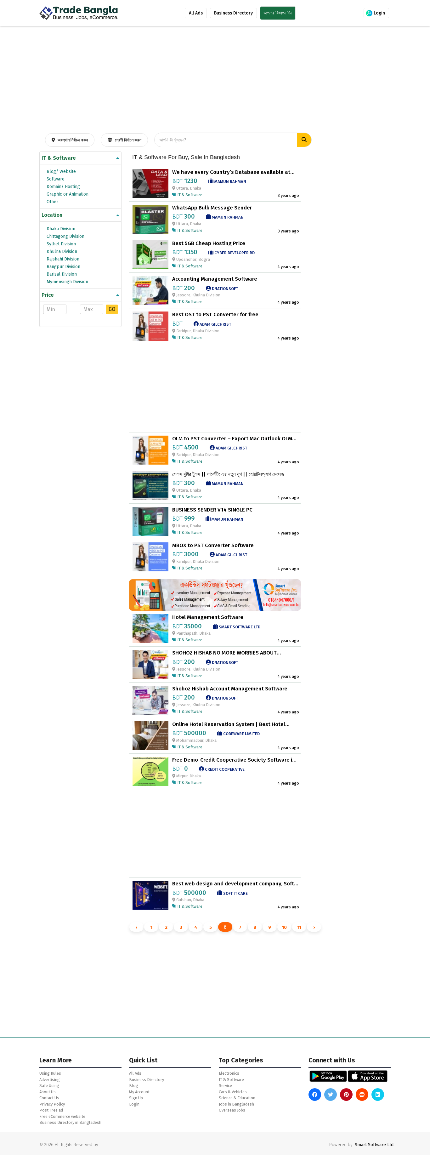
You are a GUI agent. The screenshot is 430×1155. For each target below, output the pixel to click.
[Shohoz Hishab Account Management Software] (150, 700)
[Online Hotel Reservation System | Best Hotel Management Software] (150, 735)
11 (299, 927)
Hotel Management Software (207, 617)
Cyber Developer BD (234, 252)
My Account (139, 1091)
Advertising (49, 1079)
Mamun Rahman (229, 181)
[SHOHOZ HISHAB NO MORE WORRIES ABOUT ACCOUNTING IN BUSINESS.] (150, 664)
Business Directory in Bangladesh (70, 1122)
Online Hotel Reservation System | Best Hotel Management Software (228, 724)
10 (284, 927)
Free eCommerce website (62, 1116)
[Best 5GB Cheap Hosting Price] (150, 254)
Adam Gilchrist (215, 324)
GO (112, 309)
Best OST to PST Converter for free (215, 315)
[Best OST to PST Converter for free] (150, 326)
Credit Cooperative (224, 769)
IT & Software (59, 158)
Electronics (229, 1073)
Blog (133, 1085)
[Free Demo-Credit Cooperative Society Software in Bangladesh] (150, 771)
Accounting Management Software (214, 279)
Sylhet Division (61, 244)
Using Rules (50, 1073)
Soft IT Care (235, 893)
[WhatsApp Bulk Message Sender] (150, 219)
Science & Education (237, 1097)
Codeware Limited (241, 733)
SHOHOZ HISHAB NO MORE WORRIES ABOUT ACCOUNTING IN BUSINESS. (224, 653)
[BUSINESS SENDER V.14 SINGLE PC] (150, 521)
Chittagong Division (65, 236)
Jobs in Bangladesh (236, 1104)
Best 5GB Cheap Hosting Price (208, 243)
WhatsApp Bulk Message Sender (212, 208)
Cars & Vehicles (233, 1091)
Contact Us (49, 1097)
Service (225, 1085)
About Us (47, 1091)
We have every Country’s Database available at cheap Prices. (231, 172)
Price (48, 295)
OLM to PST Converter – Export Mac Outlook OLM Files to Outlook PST (232, 439)
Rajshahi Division (63, 259)
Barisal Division (62, 274)
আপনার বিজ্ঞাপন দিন (277, 13)
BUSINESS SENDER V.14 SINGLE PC (212, 510)
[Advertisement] (215, 90)
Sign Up (136, 1097)
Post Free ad (51, 1110)
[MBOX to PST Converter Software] (150, 556)
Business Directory (233, 13)
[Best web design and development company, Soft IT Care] (150, 895)
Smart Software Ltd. (239, 627)
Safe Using (49, 1085)
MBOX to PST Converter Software (213, 545)
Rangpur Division (63, 266)
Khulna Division (62, 251)
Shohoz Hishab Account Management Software (229, 689)
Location (52, 215)
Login (378, 13)
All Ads (196, 13)
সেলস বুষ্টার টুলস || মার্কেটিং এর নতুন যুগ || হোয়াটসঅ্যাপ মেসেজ (228, 474)
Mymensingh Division (67, 281)
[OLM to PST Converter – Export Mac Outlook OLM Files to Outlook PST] (150, 450)
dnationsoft (224, 288)
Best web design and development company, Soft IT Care (233, 884)
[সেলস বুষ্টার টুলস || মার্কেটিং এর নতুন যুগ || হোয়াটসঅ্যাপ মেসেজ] (150, 485)
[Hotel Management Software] (150, 629)
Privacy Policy (52, 1104)
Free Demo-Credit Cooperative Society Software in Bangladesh (233, 760)
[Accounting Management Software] (150, 290)
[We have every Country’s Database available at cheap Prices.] (150, 183)
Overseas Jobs (232, 1110)
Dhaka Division (61, 229)
